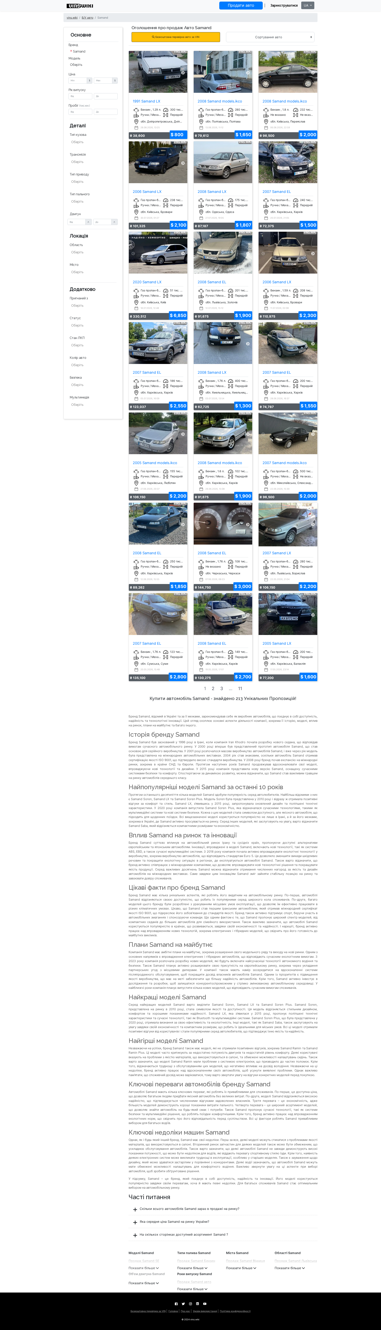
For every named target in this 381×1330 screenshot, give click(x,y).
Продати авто (241, 5)
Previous (133, 72)
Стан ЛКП (77, 338)
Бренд (73, 45)
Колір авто (78, 358)
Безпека (76, 377)
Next (183, 72)
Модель (74, 58)
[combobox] (93, 52)
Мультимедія (79, 397)
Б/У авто (87, 17)
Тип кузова (78, 135)
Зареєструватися (284, 5)
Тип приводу (79, 174)
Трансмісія (78, 154)
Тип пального (80, 194)
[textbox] (91, 142)
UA (306, 5)
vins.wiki (72, 17)
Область (76, 245)
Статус (75, 318)
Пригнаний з (79, 298)
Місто (74, 265)
